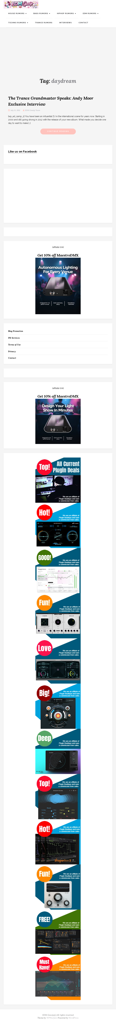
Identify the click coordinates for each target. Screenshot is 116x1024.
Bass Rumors (41, 13)
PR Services (14, 338)
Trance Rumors (43, 23)
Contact (83, 23)
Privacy (12, 351)
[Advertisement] (58, 50)
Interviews (65, 23)
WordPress (74, 1018)
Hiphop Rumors (65, 13)
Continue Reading (58, 131)
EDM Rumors (90, 13)
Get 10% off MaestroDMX (58, 255)
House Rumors (16, 13)
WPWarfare (52, 1018)
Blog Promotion (15, 331)
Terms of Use (14, 344)
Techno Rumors (17, 23)
